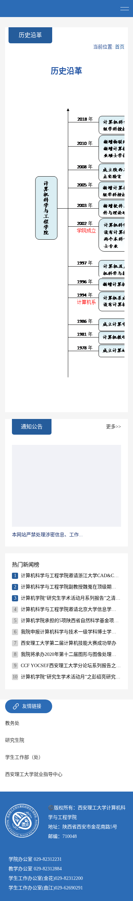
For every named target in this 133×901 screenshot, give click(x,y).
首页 (119, 46)
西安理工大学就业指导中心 (33, 774)
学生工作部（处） (24, 757)
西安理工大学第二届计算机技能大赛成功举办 (68, 643)
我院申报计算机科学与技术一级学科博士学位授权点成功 (71, 631)
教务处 (12, 723)
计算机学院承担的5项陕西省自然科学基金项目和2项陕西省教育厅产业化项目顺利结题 (71, 620)
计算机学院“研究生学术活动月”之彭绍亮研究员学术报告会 (71, 676)
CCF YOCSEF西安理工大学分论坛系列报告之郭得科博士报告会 (71, 665)
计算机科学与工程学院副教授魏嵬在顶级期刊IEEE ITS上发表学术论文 (71, 586)
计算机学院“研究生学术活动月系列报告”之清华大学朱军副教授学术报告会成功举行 (71, 598)
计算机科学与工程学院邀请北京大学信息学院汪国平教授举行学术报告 (71, 609)
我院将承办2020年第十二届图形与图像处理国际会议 (71, 654)
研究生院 (14, 740)
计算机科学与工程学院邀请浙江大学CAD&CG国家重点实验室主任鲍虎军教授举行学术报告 (71, 575)
